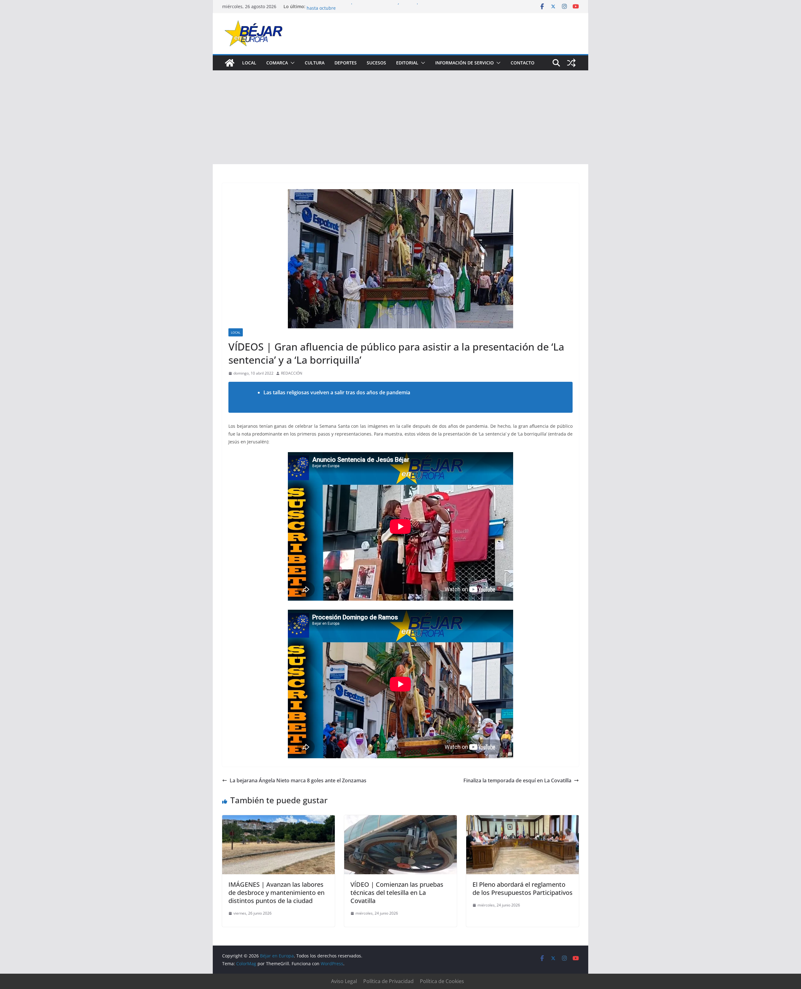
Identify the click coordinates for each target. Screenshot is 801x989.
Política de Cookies (442, 981)
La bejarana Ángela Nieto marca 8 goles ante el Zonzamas (298, 780)
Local (249, 63)
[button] (291, 62)
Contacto (522, 63)
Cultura (314, 63)
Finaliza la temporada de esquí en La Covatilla (517, 780)
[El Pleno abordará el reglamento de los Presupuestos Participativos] (522, 819)
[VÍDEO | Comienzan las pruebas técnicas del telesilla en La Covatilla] (400, 819)
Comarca (277, 63)
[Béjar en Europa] (229, 62)
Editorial (407, 63)
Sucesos (376, 63)
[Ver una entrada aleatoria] (571, 62)
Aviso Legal (344, 981)
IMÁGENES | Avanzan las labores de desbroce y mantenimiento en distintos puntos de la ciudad (276, 892)
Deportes (345, 63)
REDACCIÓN (291, 373)
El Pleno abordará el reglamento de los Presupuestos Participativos (522, 888)
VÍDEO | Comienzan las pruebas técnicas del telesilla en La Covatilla (396, 892)
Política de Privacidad (388, 981)
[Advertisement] (400, 117)
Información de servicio (464, 63)
